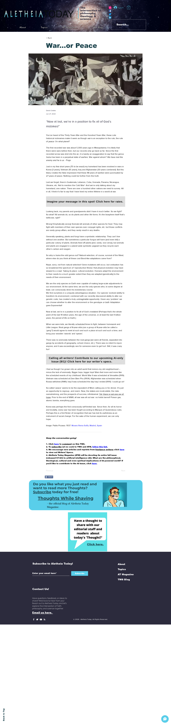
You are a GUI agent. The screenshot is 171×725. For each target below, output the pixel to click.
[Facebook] (110, 11)
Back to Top (4, 714)
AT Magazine (126, 550)
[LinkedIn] (110, 17)
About (121, 540)
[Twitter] (110, 14)
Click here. (95, 519)
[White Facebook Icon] (33, 595)
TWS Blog (124, 555)
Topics (122, 545)
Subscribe (42, 467)
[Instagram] (110, 7)
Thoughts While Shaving (65, 473)
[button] (128, 7)
